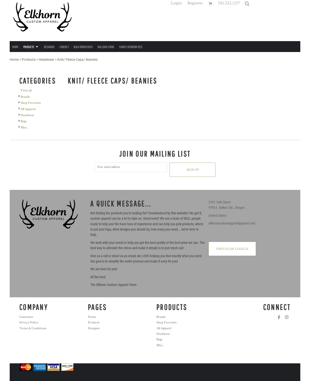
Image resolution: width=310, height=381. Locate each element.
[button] (247, 3)
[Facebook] (279, 317)
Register (195, 3)
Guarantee (26, 317)
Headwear (46, 59)
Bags (24, 121)
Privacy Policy (28, 322)
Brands (25, 97)
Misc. (24, 127)
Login (176, 3)
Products (29, 59)
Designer (94, 328)
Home (14, 59)
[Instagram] (286, 317)
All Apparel (28, 109)
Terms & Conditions (32, 328)
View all (26, 90)
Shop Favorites (31, 103)
